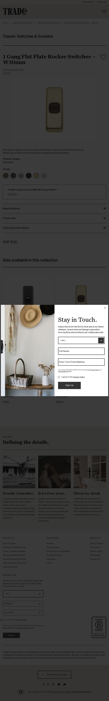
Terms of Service (63, 371)
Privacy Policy (94, 370)
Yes (59, 377)
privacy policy (79, 377)
